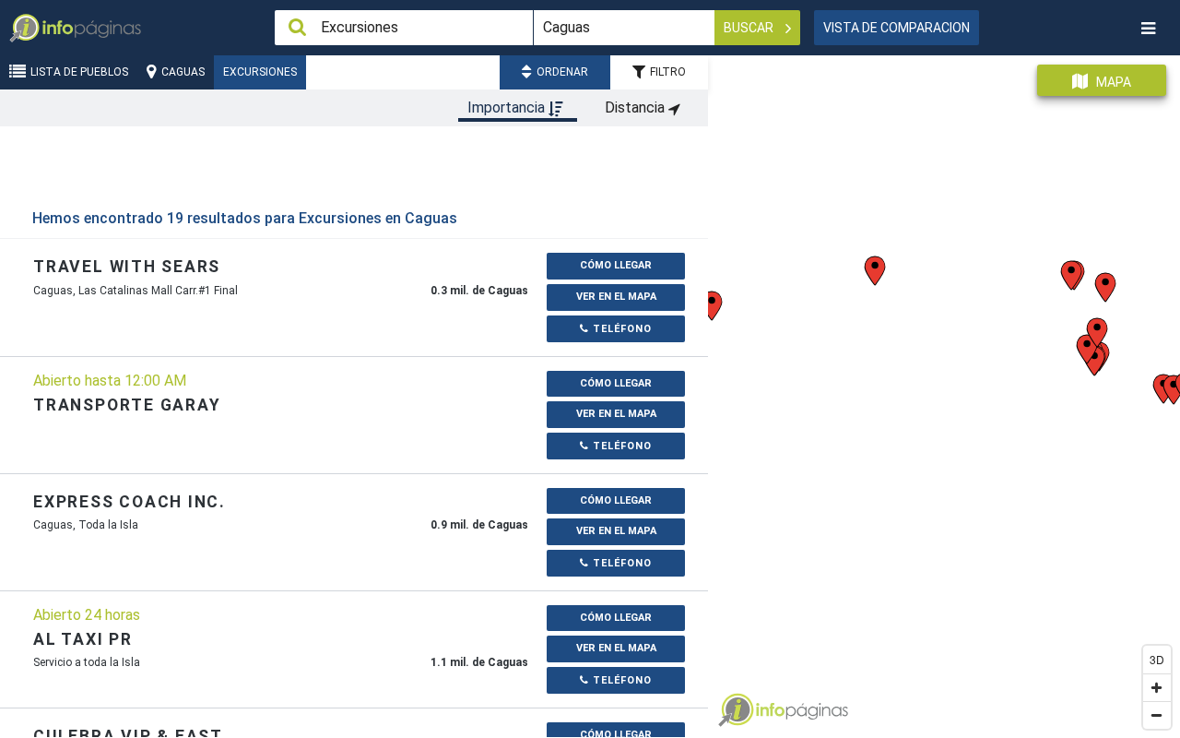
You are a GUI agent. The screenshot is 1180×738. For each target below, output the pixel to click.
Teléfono (620, 329)
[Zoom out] (1157, 715)
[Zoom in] (1157, 687)
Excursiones (260, 71)
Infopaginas (735, 710)
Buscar (750, 27)
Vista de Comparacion (896, 27)
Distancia (636, 107)
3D (1157, 659)
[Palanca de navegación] (1148, 28)
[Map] (944, 390)
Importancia (508, 107)
